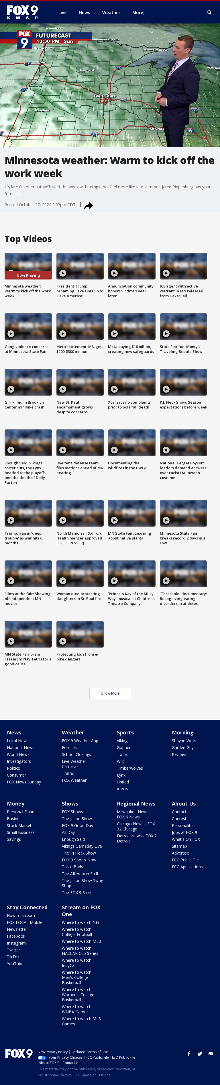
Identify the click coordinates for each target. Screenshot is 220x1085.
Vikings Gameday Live (82, 846)
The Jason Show (77, 818)
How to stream (21, 915)
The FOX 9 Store (77, 892)
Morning (183, 732)
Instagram (16, 943)
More (137, 12)
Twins (122, 754)
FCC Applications (187, 866)
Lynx (121, 775)
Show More (110, 693)
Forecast (70, 747)
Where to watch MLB (81, 941)
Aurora (123, 788)
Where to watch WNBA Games (76, 1009)
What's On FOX (186, 839)
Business (15, 818)
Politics (13, 768)
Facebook (16, 936)
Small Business (21, 832)
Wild (121, 761)
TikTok (13, 956)
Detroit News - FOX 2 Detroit (137, 838)
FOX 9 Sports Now (79, 860)
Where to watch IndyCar (76, 962)
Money (15, 803)
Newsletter (17, 929)
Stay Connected (27, 907)
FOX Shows (72, 811)
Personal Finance (23, 811)
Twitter (13, 950)
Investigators (19, 761)
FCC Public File (185, 860)
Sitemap (179, 846)
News (14, 732)
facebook (189, 1053)
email (210, 1053)
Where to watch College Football (77, 931)
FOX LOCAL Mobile (24, 922)
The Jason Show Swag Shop (82, 883)
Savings (14, 839)
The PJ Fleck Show (79, 853)
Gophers (125, 747)
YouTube (15, 963)
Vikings (123, 740)
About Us (184, 803)
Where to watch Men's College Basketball (76, 977)
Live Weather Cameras (74, 763)
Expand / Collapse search (209, 12)
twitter (200, 1053)
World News (18, 754)
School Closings (76, 754)
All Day (68, 832)
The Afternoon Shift (80, 873)
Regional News (136, 803)
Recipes (179, 754)
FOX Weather (74, 780)
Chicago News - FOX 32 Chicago (136, 826)
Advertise (180, 853)
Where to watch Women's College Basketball (78, 994)
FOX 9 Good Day (77, 825)
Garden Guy (183, 747)
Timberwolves (130, 768)
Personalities (184, 825)
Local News (18, 740)
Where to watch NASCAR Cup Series (80, 950)
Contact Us (182, 811)
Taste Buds (72, 866)
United (123, 782)
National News (20, 747)
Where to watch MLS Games (81, 1021)
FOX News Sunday (24, 782)
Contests (180, 818)
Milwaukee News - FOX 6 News (134, 814)
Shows (70, 803)
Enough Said (73, 839)
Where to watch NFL (81, 922)
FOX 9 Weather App (80, 740)
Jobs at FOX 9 (184, 832)
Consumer (16, 775)
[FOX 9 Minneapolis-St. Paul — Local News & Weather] (26, 12)
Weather (73, 732)
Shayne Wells (184, 740)
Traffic (68, 773)
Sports (125, 732)
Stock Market (19, 825)
